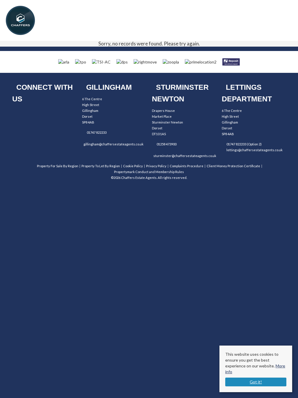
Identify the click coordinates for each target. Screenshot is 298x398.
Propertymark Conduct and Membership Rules (149, 172)
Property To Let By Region (100, 166)
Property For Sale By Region (57, 166)
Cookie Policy (133, 166)
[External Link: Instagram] (36, 113)
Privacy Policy (156, 166)
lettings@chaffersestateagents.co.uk (254, 150)
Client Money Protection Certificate (233, 166)
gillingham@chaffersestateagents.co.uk (113, 144)
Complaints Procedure (186, 166)
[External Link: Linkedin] (52, 113)
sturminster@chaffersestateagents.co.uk (184, 156)
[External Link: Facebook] (20, 113)
